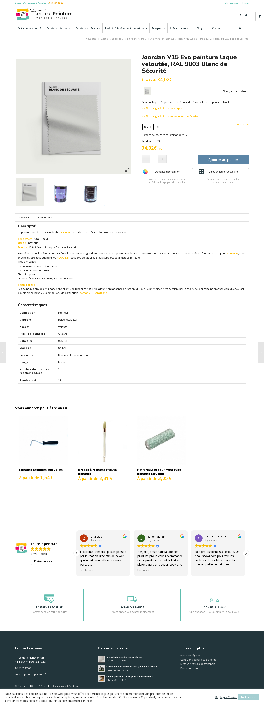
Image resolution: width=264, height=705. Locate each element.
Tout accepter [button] (249, 697)
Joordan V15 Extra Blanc (93, 293)
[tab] (24, 217)
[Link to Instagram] (246, 14)
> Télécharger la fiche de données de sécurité (170, 116)
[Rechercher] (240, 28)
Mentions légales (190, 655)
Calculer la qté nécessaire (223, 171)
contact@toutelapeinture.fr (31, 674)
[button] (246, 553)
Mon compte (231, 2)
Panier (245, 2)
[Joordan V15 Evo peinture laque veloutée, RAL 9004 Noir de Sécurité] (3, 352)
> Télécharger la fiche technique (162, 108)
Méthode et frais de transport (197, 663)
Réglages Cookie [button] (226, 697)
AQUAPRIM (63, 257)
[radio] (148, 127)
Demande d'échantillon (167, 171)
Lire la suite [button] (87, 570)
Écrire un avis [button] (43, 561)
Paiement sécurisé (191, 668)
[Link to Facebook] (240, 14)
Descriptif (24, 217)
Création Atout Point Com (66, 685)
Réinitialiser (243, 125)
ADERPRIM (232, 253)
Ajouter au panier (223, 159)
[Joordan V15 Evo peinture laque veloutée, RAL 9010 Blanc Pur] (261, 352)
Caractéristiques (44, 217)
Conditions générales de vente (198, 659)
